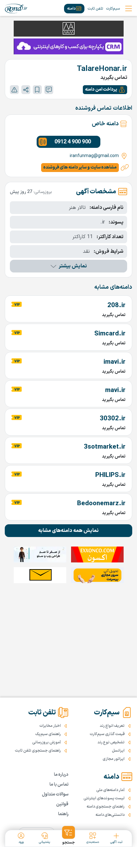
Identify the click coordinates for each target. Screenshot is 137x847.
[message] (48, 89)
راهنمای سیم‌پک (48, 734)
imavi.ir (115, 362)
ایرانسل (118, 751)
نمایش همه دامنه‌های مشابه (68, 530)
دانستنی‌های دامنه (110, 815)
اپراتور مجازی (114, 759)
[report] (14, 89)
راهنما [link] (63, 814)
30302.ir (113, 419)
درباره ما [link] (61, 774)
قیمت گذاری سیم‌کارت (107, 734)
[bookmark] (37, 89)
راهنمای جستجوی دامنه (106, 806)
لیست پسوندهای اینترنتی (104, 798)
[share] (25, 89)
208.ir (116, 305)
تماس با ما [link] (58, 784)
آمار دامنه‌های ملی (110, 790)
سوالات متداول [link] (55, 794)
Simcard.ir (110, 334)
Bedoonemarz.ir (101, 503)
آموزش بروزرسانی (46, 742)
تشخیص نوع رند (111, 742)
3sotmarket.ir (105, 447)
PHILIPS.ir (110, 475)
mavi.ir (115, 390)
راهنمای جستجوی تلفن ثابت (38, 751)
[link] (16, 8)
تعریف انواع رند (112, 726)
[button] (105, 89)
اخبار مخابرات (50, 726)
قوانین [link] (62, 804)
